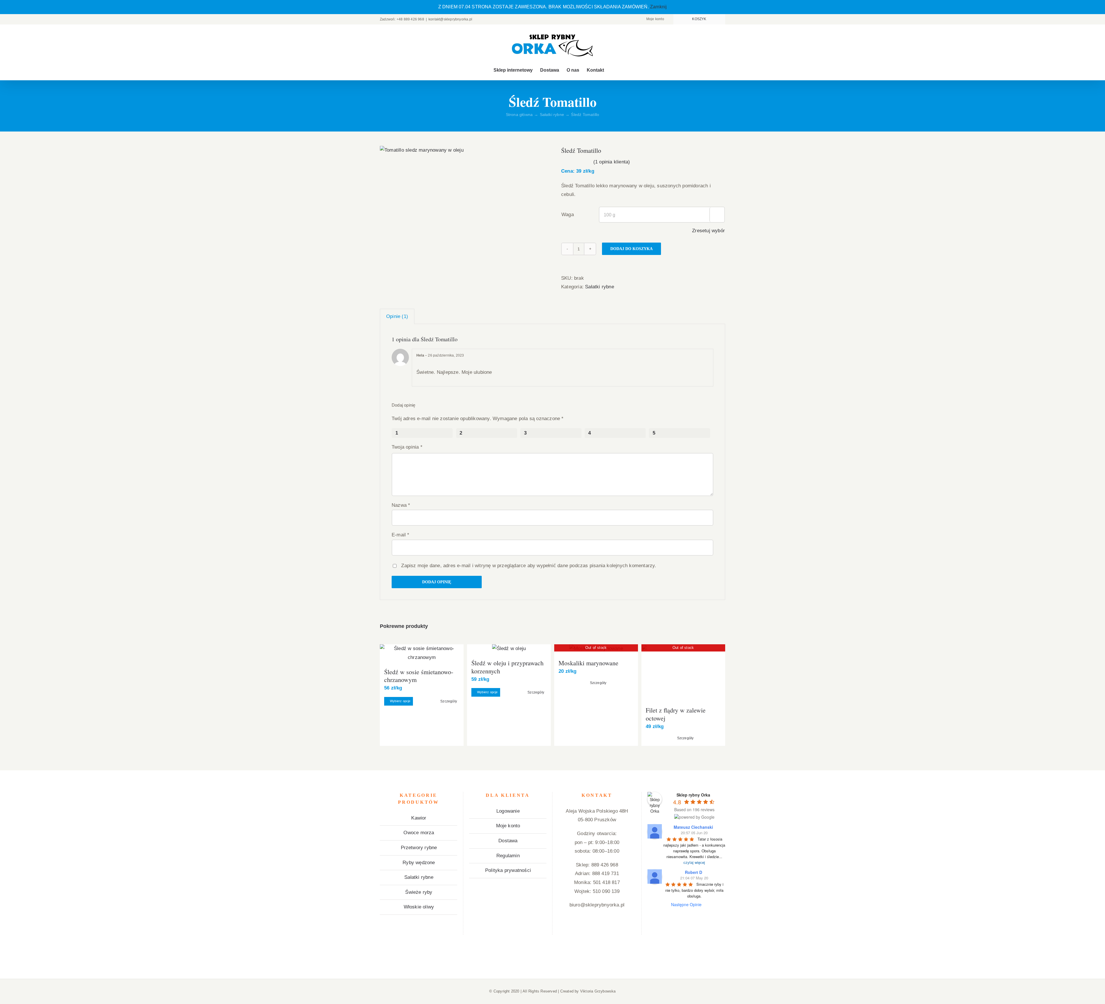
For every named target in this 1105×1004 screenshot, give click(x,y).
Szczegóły (448, 701)
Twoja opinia (407, 447)
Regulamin (508, 855)
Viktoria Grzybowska (598, 991)
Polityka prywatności (508, 870)
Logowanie (508, 811)
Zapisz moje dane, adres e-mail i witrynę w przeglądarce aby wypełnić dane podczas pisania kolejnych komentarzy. (528, 565)
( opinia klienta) (611, 162)
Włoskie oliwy (419, 907)
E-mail (400, 535)
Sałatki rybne (599, 286)
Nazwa (401, 505)
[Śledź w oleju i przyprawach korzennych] (509, 648)
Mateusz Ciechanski (693, 827)
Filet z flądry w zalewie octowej (676, 714)
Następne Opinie (686, 904)
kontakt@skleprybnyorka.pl (450, 19)
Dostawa (507, 840)
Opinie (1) (397, 316)
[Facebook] (565, 928)
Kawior (418, 818)
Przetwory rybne (419, 847)
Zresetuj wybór (708, 230)
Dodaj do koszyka (631, 249)
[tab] (397, 316)
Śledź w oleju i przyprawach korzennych (507, 667)
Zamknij (658, 6)
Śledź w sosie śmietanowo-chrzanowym (418, 676)
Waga (567, 214)
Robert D (693, 872)
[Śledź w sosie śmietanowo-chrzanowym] (422, 653)
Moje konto (508, 825)
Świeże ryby (418, 892)
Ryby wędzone (419, 862)
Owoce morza (418, 832)
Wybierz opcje (400, 701)
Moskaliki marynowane (588, 663)
